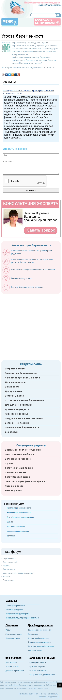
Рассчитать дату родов (14, 610)
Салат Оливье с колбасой (19, 454)
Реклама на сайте (26, 694)
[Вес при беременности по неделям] (23, 290)
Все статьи (11, 432)
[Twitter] (9, 74)
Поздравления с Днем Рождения (42, 675)
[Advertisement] (31, 326)
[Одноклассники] (12, 74)
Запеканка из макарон (18, 459)
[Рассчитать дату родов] (18, 281)
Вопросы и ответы (15, 369)
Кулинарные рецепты (17, 409)
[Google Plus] (18, 74)
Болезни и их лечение (17, 423)
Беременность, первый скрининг (18, 573)
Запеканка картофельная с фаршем (26, 482)
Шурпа (9, 463)
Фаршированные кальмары (18, 531)
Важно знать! (12, 387)
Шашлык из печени (16, 473)
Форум (8, 630)
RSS (36, 694)
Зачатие (6, 576)
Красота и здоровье (16, 414)
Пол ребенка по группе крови (17, 614)
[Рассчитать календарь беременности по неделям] (30, 273)
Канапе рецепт (13, 491)
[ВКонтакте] (6, 74)
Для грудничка (13, 391)
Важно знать (33, 634)
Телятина (11, 536)
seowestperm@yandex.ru (49, 697)
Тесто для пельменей (16, 527)
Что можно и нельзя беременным (24, 400)
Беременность (21, 67)
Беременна (8, 580)
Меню (7, 21)
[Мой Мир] (15, 74)
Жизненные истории (13, 634)
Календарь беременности (46, 21)
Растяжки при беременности (19, 508)
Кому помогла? (10, 562)
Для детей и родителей (18, 405)
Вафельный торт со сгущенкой (23, 450)
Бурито (10, 522)
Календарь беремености (15, 606)
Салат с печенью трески (19, 468)
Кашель (6, 565)
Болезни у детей (14, 396)
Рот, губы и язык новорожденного (20, 517)
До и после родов (15, 382)
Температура (9, 569)
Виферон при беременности (19, 513)
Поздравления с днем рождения (24, 418)
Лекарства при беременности (22, 378)
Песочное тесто (14, 486)
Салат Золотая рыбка (17, 477)
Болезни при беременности (21, 373)
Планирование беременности (22, 428)
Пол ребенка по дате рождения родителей (22, 618)
